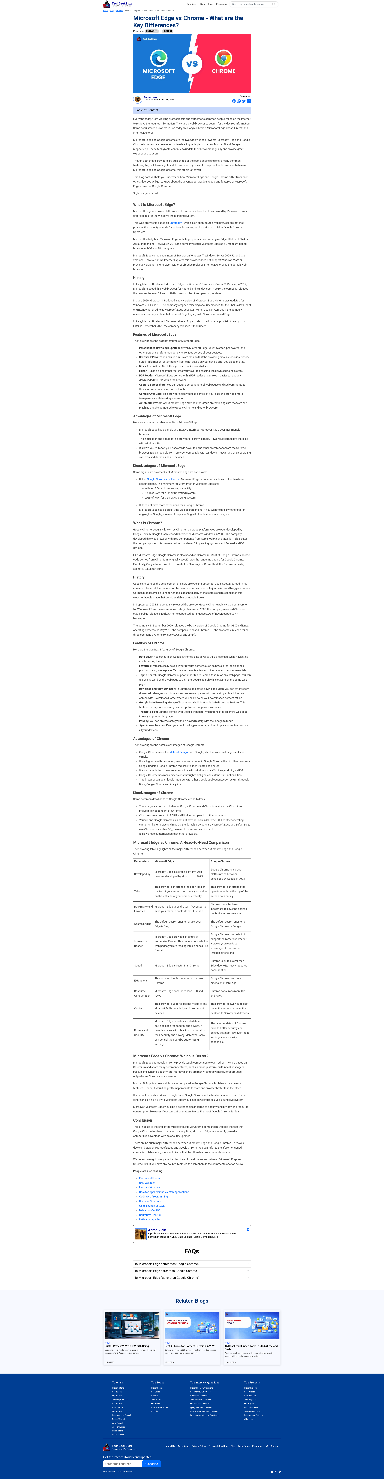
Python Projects (250, 1388)
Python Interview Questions (201, 1388)
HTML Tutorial (117, 1407)
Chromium (176, 222)
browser (119, 11)
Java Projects (250, 1400)
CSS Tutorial (117, 1404)
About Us (170, 1446)
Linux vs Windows (150, 1187)
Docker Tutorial (118, 1419)
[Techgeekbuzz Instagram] (276, 1472)
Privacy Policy (199, 1446)
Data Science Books (159, 1407)
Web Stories (272, 1446)
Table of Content (146, 110)
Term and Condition (218, 1446)
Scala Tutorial (117, 1431)
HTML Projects (250, 1396)
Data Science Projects (253, 1415)
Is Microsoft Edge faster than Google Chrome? (167, 1278)
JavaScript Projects (252, 1411)
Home (105, 11)
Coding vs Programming (153, 1196)
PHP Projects (249, 1404)
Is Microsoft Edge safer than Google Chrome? (166, 1271)
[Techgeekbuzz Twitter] (280, 1472)
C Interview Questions (199, 1396)
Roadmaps (221, 4)
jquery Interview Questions (201, 1407)
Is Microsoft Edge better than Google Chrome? (167, 1264)
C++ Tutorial (117, 1392)
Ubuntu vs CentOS (150, 1215)
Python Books (157, 1388)
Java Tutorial (117, 1423)
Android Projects (251, 1407)
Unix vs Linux (147, 1182)
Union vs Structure (150, 1201)
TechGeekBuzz (122, 1446)
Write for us (244, 1446)
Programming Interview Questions (204, 1415)
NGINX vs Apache (149, 1219)
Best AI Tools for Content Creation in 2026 (190, 1346)
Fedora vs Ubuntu (149, 1178)
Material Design (179, 752)
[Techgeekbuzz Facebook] (272, 1472)
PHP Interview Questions (200, 1404)
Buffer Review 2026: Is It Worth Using (127, 1346)
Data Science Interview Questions (204, 1411)
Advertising (183, 1446)
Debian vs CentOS (149, 1210)
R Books (154, 1411)
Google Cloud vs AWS (152, 1205)
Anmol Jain (150, 97)
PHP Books (155, 1404)
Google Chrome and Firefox (163, 479)
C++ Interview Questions (200, 1392)
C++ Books (155, 1392)
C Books (154, 1396)
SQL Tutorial (117, 1396)
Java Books (156, 1400)
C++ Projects (249, 1392)
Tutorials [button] (191, 4)
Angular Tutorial (118, 1427)
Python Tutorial (118, 1388)
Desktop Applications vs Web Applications (164, 1192)
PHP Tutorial (117, 1411)
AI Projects (248, 1419)
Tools (210, 4)
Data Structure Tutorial (121, 1415)
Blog (202, 4)
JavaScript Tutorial (120, 1400)
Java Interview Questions (200, 1400)
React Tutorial (118, 1435)
